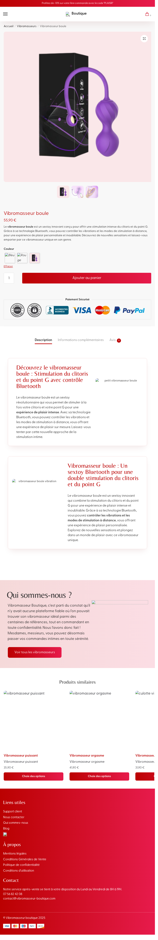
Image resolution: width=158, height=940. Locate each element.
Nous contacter (13, 817)
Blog (6, 828)
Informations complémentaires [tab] (81, 340)
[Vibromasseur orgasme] (99, 720)
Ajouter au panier (86, 278)
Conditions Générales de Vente (24, 859)
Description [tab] (43, 340)
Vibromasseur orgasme (87, 755)
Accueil (8, 26)
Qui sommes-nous (15, 823)
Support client (12, 811)
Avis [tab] (112, 340)
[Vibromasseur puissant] (33, 720)
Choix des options (33, 776)
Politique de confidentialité (21, 865)
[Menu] (9, 14)
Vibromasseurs (26, 26)
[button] (144, 38)
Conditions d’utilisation (18, 870)
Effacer (8, 266)
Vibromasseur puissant (21, 755)
